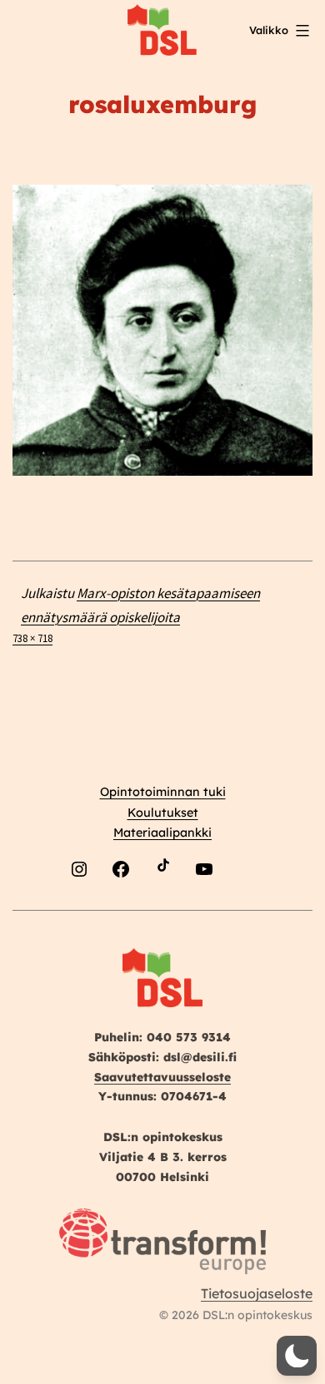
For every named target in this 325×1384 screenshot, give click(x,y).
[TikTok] (162, 908)
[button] (297, 1356)
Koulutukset (163, 812)
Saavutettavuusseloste (162, 1077)
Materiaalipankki (162, 832)
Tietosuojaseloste (256, 1293)
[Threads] (246, 908)
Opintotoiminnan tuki (163, 791)
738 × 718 (32, 638)
